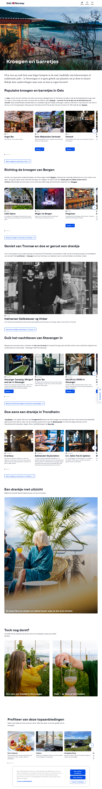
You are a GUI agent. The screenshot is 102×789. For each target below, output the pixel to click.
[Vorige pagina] (42, 605)
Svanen (84, 105)
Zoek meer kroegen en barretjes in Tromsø (19, 329)
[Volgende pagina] (60, 605)
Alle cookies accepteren (78, 772)
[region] (51, 776)
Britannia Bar (57, 422)
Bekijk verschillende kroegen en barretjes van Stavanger (23, 403)
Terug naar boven (13, 762)
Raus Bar (51, 424)
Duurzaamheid (11, 775)
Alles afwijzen (77, 777)
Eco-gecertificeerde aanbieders (84, 598)
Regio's (55, 586)
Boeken (40, 149)
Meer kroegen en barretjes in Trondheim (19, 476)
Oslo (8, 98)
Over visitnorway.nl (12, 772)
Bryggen (74, 182)
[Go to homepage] (18, 3)
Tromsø (30, 256)
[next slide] (94, 130)
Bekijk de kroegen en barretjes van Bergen (19, 237)
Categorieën (79, 586)
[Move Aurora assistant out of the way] (98, 388)
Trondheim (9, 419)
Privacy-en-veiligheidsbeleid (24, 781)
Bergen (53, 177)
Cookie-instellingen (78, 782)
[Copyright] (99, 68)
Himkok (52, 100)
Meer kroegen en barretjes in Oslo (17, 161)
